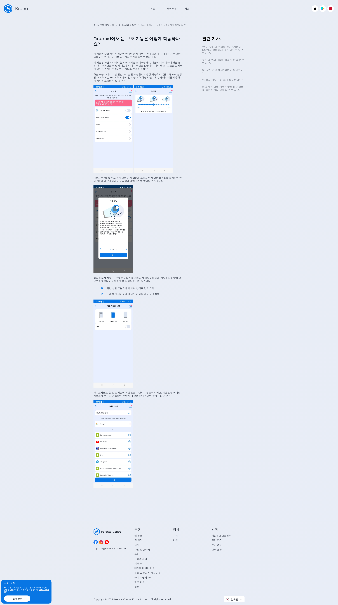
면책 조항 (217, 549)
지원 (187, 8)
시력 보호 (139, 563)
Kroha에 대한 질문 (127, 25)
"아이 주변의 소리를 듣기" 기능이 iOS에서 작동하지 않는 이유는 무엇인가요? (222, 49)
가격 (175, 535)
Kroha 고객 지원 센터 (103, 25)
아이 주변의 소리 (143, 577)
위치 (136, 544)
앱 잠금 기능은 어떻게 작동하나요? (222, 79)
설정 (136, 586)
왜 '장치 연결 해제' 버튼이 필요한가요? (222, 71)
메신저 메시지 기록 (144, 568)
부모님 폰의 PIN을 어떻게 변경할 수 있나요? (223, 61)
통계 (136, 554)
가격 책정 (171, 8)
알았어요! (17, 598)
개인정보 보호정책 (221, 535)
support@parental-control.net (109, 548)
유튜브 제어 (140, 558)
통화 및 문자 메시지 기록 (147, 572)
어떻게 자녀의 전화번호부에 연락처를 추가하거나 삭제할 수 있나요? (223, 88)
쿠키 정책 (217, 544)
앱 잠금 (138, 535)
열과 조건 (217, 540)
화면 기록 (139, 582)
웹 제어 (138, 540)
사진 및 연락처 (142, 549)
